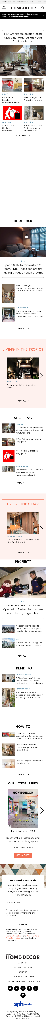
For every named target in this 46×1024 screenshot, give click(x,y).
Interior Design (14, 536)
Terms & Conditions (14, 936)
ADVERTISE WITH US (23, 967)
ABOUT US (23, 963)
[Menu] (4, 7)
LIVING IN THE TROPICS (23, 349)
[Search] (42, 7)
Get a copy (23, 855)
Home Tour (23, 221)
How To (6, 94)
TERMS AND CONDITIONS (23, 977)
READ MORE (21, 135)
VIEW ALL (21, 329)
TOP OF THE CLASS (23, 503)
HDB (23, 261)
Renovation (12, 382)
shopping (23, 417)
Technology (22, 466)
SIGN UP (23, 924)
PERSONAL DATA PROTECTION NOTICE (23, 981)
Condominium (22, 308)
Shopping (28, 94)
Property (23, 561)
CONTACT (23, 972)
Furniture (21, 424)
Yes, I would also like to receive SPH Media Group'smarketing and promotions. (23, 913)
